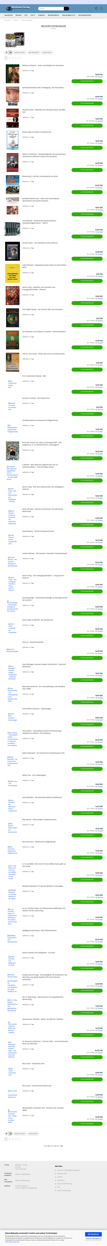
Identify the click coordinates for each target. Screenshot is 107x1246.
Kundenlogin (99, 2)
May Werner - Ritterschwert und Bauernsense (39, 820)
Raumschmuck (53, 15)
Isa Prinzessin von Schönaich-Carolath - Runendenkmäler (44, 332)
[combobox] (20, 52)
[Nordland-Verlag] (17, 8)
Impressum (61, 1180)
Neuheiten (9, 15)
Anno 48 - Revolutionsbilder (33, 642)
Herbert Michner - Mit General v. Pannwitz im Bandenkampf (44, 553)
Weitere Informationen (93, 1239)
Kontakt (59, 1177)
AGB (58, 1187)
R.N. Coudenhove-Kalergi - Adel (34, 376)
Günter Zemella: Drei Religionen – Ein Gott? (38, 953)
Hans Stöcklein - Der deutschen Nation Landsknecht (42, 797)
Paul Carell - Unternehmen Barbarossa (36, 1086)
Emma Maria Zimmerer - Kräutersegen (36, 709)
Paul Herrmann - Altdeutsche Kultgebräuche (39, 842)
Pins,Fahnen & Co (68, 15)
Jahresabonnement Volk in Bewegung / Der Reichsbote (43, 88)
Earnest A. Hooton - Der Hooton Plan (36, 398)
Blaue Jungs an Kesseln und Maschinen (36, 132)
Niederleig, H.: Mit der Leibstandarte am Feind (40, 176)
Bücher (18, 15)
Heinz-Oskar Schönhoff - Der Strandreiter (37, 620)
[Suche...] (66, 8)
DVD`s (33, 15)
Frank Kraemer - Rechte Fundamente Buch (38, 531)
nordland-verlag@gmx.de (28, 1188)
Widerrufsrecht (62, 1174)
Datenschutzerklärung (12, 1242)
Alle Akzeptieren (93, 1234)
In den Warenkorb (87, 81)
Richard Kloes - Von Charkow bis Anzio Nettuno (40, 243)
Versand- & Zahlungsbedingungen (68, 1170)
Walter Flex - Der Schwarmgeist (34, 775)
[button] (101, 8)
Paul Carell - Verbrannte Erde (33, 1064)
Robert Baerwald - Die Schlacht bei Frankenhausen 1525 (43, 753)
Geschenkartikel (84, 15)
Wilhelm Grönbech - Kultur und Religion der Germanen (43, 65)
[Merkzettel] (96, 8)
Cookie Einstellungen (64, 1190)
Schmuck (41, 15)
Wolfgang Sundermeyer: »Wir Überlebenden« (39, 930)
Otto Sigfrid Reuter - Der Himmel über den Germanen (42, 309)
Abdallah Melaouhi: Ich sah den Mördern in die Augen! (42, 886)
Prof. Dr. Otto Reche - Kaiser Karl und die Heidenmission (43, 354)
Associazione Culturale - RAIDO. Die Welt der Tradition (42, 1019)
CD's (25, 15)
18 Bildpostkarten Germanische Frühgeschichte (40, 420)
